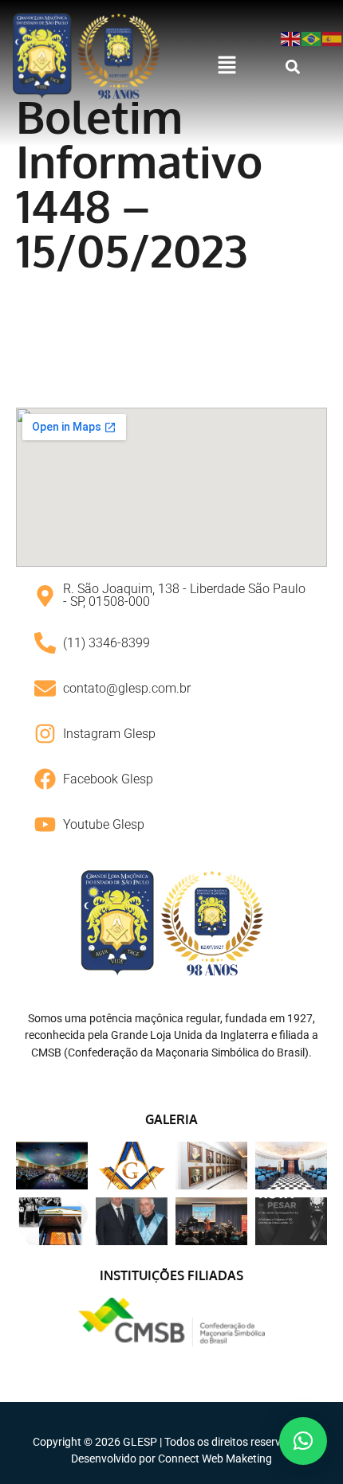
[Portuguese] (312, 37)
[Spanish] (332, 37)
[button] (226, 66)
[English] (291, 37)
